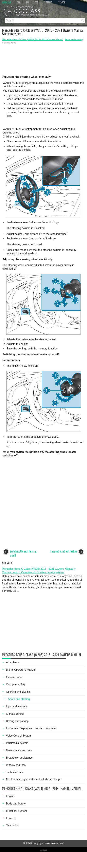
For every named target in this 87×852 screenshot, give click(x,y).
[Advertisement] (43, 58)
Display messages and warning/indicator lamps (33, 779)
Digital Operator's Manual (20, 669)
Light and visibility (16, 706)
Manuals (6, 2)
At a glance (12, 662)
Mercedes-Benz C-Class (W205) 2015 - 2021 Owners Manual (32, 39)
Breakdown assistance (19, 757)
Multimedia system (17, 742)
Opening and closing (18, 691)
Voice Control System (19, 735)
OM (18, 2)
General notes (14, 677)
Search (62, 2)
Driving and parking (17, 721)
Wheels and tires (16, 764)
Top (36, 2)
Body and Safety (16, 803)
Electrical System (16, 810)
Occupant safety (15, 684)
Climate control (15, 713)
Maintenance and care (19, 750)
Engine (10, 796)
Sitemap (48, 2)
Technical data (14, 772)
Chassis (11, 818)
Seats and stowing (74, 39)
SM (27, 2)
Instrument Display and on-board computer (31, 728)
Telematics (12, 825)
